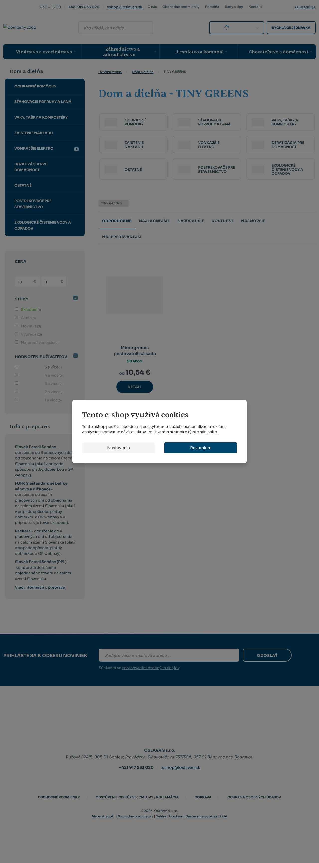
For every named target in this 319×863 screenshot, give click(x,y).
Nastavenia (118, 447)
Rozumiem (200, 447)
